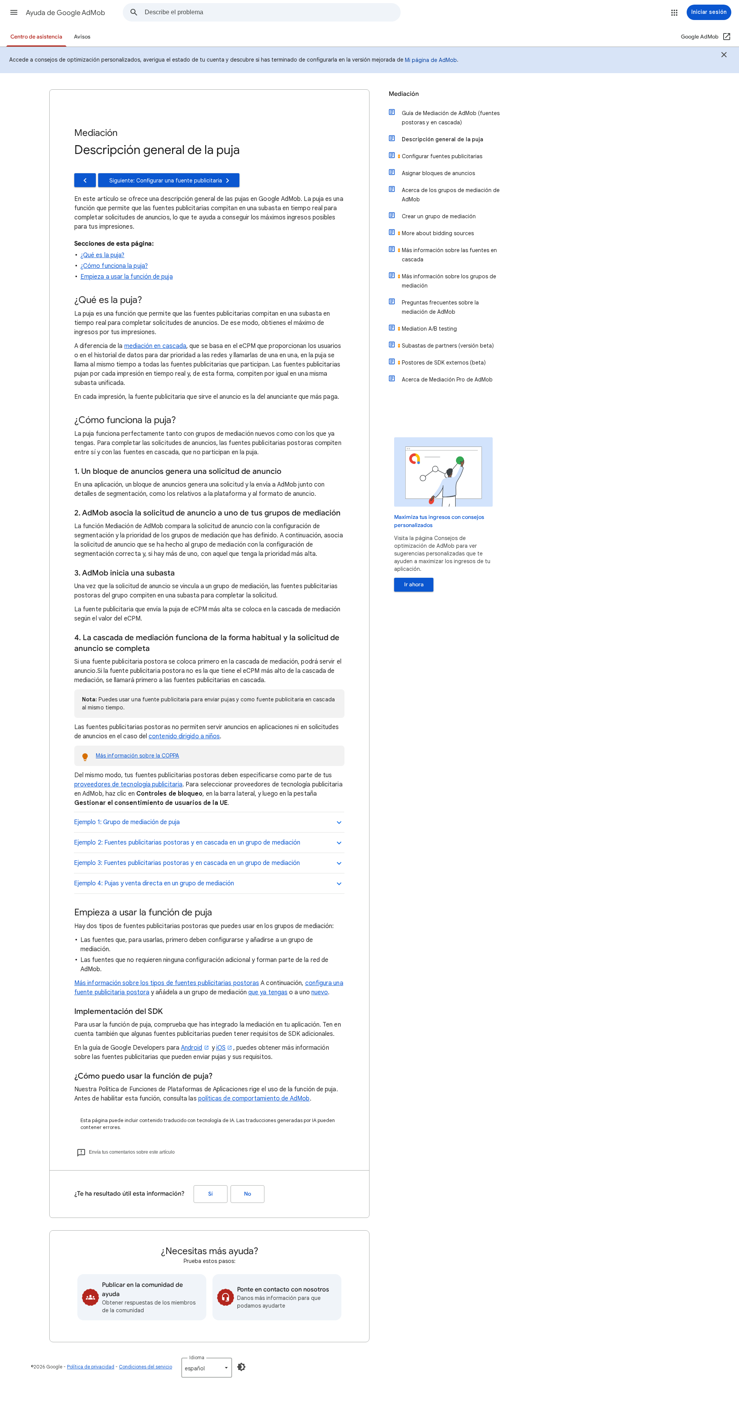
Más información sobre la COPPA (137, 755)
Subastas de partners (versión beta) (448, 345)
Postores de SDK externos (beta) (444, 362)
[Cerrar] (724, 56)
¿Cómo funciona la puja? (114, 266)
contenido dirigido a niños (184, 736)
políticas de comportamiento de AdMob (254, 1098)
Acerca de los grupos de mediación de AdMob (451, 195)
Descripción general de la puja (442, 139)
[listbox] (206, 1368)
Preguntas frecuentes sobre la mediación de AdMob (440, 307)
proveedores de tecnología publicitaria (128, 784)
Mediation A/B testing (429, 328)
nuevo (319, 992)
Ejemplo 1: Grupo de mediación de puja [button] (127, 822)
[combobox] (272, 12)
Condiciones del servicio (145, 1367)
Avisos (82, 36)
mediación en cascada (155, 346)
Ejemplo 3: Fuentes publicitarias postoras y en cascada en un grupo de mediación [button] (187, 863)
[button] (14, 12)
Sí (210, 1194)
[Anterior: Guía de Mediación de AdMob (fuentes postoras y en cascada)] (85, 180)
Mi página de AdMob (431, 60)
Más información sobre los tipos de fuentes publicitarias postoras (166, 983)
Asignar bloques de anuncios (438, 173)
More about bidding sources (438, 233)
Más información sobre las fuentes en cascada (449, 255)
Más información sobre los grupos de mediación (449, 281)
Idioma (196, 1357)
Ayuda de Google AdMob (65, 12)
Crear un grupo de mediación (439, 216)
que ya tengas (268, 992)
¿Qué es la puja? (102, 255)
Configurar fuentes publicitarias (442, 156)
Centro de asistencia (36, 36)
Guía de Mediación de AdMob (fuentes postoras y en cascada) (451, 118)
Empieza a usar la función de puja (126, 277)
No (247, 1194)
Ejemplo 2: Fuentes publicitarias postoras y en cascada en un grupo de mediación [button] (187, 842)
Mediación (404, 94)
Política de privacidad (90, 1367)
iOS (221, 1048)
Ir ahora (414, 584)
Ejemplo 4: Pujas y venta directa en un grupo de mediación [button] (154, 883)
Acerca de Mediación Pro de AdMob (447, 379)
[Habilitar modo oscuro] (241, 1367)
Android (191, 1048)
